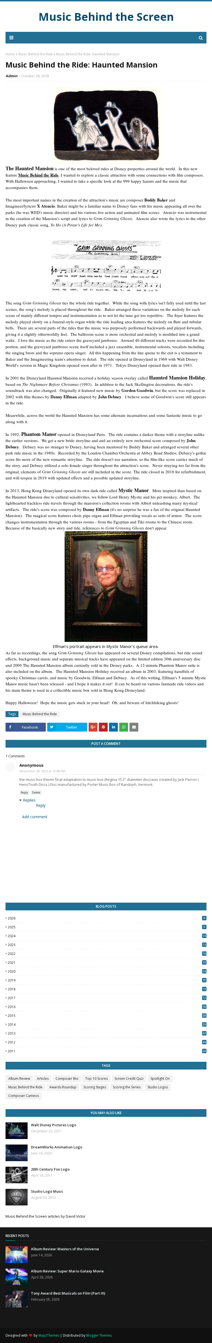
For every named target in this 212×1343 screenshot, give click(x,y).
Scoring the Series (127, 1087)
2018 (107, 989)
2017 (107, 998)
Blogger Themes (99, 1335)
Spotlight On (160, 1078)
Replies (29, 800)
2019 (107, 980)
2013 (107, 1033)
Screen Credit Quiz (129, 1078)
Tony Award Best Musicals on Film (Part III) (68, 1293)
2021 (107, 962)
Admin (12, 75)
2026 (106, 918)
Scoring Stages (94, 1087)
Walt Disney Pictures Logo (53, 1124)
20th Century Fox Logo (50, 1169)
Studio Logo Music (47, 1191)
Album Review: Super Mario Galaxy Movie (67, 1271)
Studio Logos (157, 1087)
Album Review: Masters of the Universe (65, 1248)
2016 (107, 1006)
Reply (24, 792)
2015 (107, 1015)
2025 (106, 927)
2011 (107, 1051)
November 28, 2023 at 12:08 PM (42, 771)
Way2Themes (48, 1335)
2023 (107, 944)
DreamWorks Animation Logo (56, 1147)
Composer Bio (66, 1078)
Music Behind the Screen (106, 16)
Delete (36, 792)
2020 (107, 971)
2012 (107, 1042)
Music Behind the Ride (35, 54)
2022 (107, 953)
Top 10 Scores (96, 1078)
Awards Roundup (62, 1087)
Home (10, 54)
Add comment (34, 816)
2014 (107, 1024)
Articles (43, 1078)
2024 (107, 936)
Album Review (19, 1078)
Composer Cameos (23, 1095)
